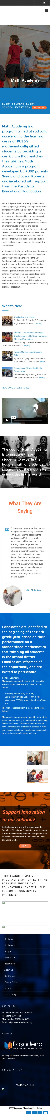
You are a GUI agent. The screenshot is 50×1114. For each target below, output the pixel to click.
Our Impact (9, 945)
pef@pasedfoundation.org (20, 1022)
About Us (8, 970)
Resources (9, 964)
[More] (39, 323)
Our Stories (9, 976)
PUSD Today (10, 994)
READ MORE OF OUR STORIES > (16, 388)
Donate (7, 988)
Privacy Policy (10, 982)
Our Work (8, 939)
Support (8, 951)
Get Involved (10, 957)
